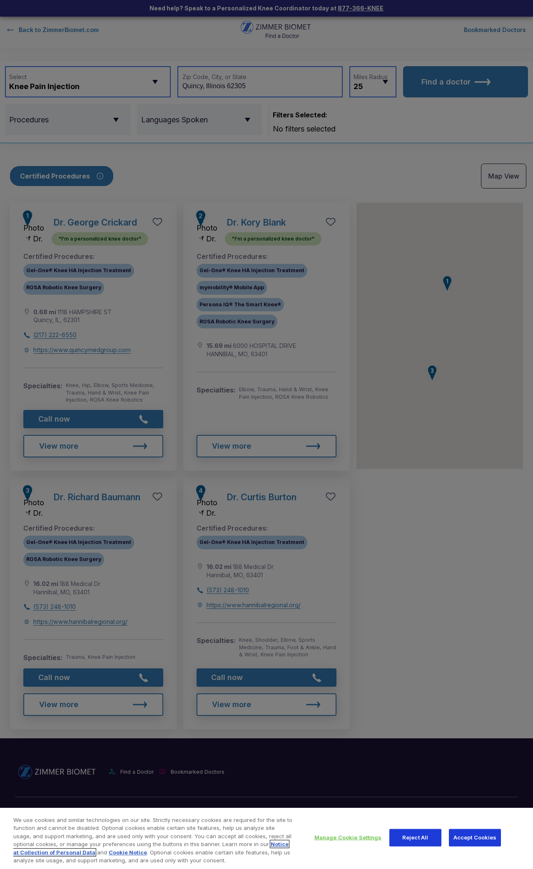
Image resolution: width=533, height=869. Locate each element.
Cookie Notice (128, 852)
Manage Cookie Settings (348, 837)
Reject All (415, 837)
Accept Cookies (475, 837)
